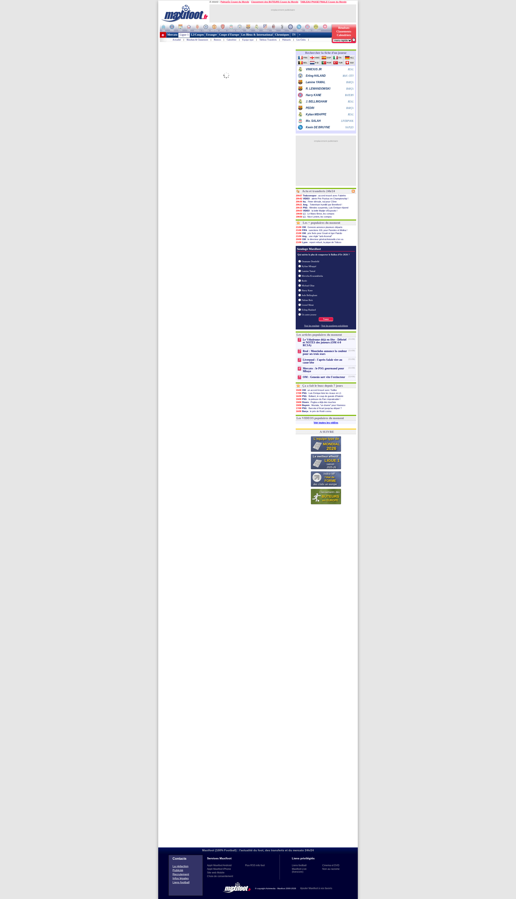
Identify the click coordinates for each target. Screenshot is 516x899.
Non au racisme (331, 869)
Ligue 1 (184, 34)
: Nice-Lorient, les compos (314, 216)
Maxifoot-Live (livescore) (299, 870)
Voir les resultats (311, 325)
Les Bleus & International (257, 34)
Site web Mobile (216, 872)
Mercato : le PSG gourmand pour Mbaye (323, 370)
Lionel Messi (308, 305)
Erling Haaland (309, 310)
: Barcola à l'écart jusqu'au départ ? (319, 408)
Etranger (211, 34)
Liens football (181, 882)
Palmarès (286, 39)
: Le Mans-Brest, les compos (315, 213)
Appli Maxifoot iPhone (219, 869)
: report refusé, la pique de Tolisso (318, 242)
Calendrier (231, 39)
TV (294, 34)
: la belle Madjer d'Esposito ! (316, 210)
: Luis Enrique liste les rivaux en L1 (318, 393)
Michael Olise (308, 285)
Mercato (172, 34)
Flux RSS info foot (255, 865)
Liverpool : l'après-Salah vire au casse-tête (322, 361)
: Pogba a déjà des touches (316, 402)
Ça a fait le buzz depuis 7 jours (322, 385)
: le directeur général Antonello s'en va (319, 239)
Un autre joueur (309, 314)
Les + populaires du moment (321, 222)
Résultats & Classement (197, 39)
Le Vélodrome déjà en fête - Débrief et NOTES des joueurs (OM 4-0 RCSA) (324, 342)
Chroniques (282, 34)
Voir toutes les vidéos (326, 422)
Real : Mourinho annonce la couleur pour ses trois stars (325, 352)
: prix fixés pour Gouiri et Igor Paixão (319, 233)
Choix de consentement (220, 876)
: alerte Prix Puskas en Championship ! (322, 198)
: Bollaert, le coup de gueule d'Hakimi (319, 396)
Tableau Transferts (268, 39)
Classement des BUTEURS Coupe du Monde (274, 2)
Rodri (304, 281)
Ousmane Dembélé (310, 261)
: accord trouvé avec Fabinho (321, 195)
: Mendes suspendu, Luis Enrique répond (322, 207)
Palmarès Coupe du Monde (235, 2)
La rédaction (180, 866)
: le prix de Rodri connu (313, 411)
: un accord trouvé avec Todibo (316, 390)
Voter (326, 319)
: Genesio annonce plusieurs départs (319, 227)
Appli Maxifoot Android (219, 865)
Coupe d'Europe (229, 34)
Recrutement (181, 874)
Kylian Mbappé (309, 266)
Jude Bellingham (309, 295)
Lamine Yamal (308, 271)
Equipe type (248, 39)
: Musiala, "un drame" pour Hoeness (320, 405)
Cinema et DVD (330, 865)
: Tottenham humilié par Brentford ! (319, 204)
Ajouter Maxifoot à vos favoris (316, 888)
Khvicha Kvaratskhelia (312, 276)
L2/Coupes (197, 34)
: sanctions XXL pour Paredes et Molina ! (321, 230)
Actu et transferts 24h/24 (318, 191)
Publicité (178, 870)
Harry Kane (307, 290)
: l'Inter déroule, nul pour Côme (316, 201)
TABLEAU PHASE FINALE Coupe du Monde (323, 2)
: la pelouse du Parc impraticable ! (318, 399)
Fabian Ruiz (307, 300)
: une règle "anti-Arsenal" (314, 236)
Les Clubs (301, 39)
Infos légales (181, 878)
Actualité (177, 39)
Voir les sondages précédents (334, 325)
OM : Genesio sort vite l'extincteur (324, 377)
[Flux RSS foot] (353, 192)
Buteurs (217, 39)
